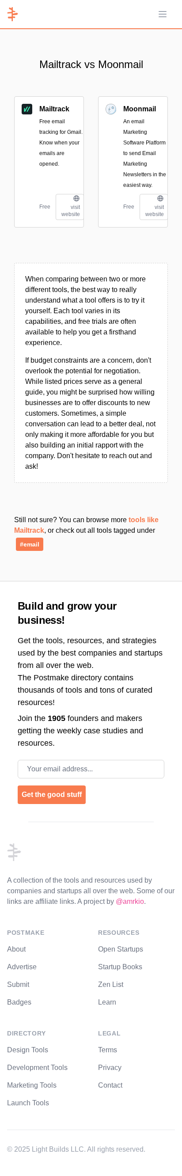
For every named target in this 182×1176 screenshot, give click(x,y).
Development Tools (37, 1067)
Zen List (110, 984)
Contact (110, 1085)
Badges (19, 1002)
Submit (18, 984)
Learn (107, 1002)
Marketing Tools (32, 1085)
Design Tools (27, 1050)
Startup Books (120, 967)
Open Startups (120, 949)
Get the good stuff (52, 794)
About (16, 949)
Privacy (109, 1067)
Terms (107, 1050)
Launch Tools (28, 1103)
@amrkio (130, 901)
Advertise (22, 967)
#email (29, 544)
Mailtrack (54, 109)
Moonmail (139, 109)
